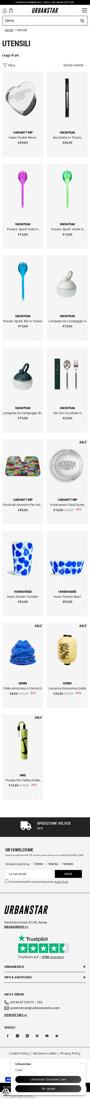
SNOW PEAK (67, 132)
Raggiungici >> (16, 927)
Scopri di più (61, 882)
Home (9, 30)
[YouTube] (47, 1036)
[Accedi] (4, 10)
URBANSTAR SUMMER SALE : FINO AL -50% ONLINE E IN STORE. (45, 2)
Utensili (22, 30)
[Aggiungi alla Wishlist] (39, 153)
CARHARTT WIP (23, 132)
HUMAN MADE (23, 591)
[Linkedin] (27, 1036)
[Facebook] (7, 1036)
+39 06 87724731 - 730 (25, 1002)
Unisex (68, 864)
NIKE (23, 775)
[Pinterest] (37, 1036)
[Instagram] (17, 1036)
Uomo (39, 864)
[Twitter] (57, 1036)
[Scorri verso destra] (86, 827)
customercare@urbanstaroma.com (34, 1008)
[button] (76, 65)
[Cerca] (77, 10)
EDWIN (23, 683)
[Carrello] (11, 10)
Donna (53, 864)
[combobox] (40, 20)
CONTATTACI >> (15, 1015)
